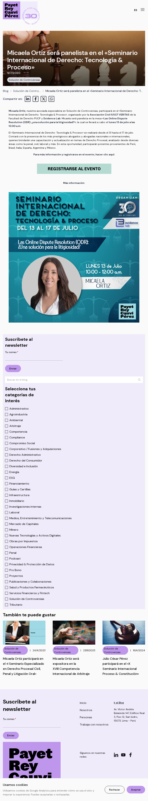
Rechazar (114, 789)
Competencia (18, 432)
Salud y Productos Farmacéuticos (31, 587)
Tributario (15, 605)
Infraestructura (19, 495)
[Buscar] (139, 379)
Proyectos (16, 576)
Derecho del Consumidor (25, 460)
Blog (5, 91)
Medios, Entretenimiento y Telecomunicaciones (40, 518)
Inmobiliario (16, 501)
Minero (13, 530)
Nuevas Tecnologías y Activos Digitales (35, 535)
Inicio (83, 703)
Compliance (17, 437)
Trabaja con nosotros (94, 724)
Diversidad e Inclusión (23, 466)
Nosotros (86, 710)
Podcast (15, 558)
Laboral (14, 512)
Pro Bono (15, 570)
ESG (12, 478)
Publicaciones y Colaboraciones (30, 581)
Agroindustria (18, 414)
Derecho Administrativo (25, 455)
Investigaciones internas (25, 507)
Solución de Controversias (24, 79)
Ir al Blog (119, 702)
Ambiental (16, 420)
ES (135, 10)
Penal (12, 553)
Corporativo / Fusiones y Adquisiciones (35, 449)
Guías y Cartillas (20, 489)
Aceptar (136, 789)
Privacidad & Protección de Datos (31, 564)
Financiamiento (19, 483)
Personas (86, 717)
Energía (14, 472)
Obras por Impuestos (23, 541)
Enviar (13, 368)
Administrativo (19, 409)
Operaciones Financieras (25, 547)
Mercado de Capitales (24, 524)
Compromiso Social (22, 443)
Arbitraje (15, 426)
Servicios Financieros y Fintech (29, 593)
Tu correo (11, 352)
